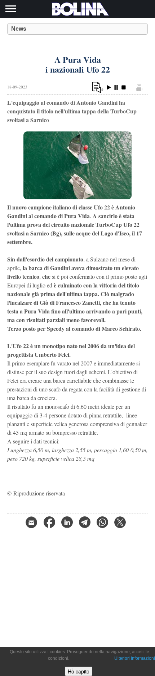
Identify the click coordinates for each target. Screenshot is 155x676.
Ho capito (78, 671)
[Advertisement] (77, 582)
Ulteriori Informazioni (134, 658)
